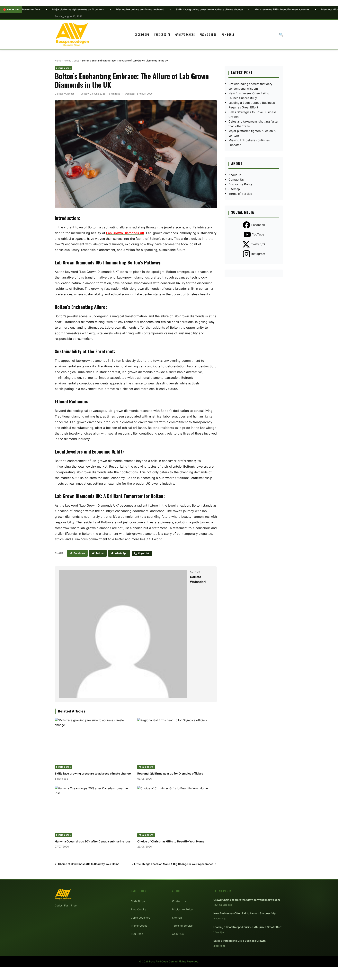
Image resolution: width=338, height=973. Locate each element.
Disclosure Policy (240, 184)
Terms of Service (240, 194)
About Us (234, 175)
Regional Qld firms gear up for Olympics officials (170, 773)
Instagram (258, 254)
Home (58, 60)
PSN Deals (228, 34)
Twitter (100, 553)
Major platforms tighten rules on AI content (43, 9)
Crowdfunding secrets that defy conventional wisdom (246, 899)
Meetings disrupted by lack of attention (310, 9)
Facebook (79, 553)
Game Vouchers (185, 34)
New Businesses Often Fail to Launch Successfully (244, 913)
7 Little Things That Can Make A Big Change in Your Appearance (172, 864)
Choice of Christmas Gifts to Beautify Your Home (170, 841)
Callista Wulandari (65, 93)
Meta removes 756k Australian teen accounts (247, 9)
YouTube (258, 234)
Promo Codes (208, 34)
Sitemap (234, 189)
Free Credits (162, 34)
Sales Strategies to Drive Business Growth (239, 940)
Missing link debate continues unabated (105, 9)
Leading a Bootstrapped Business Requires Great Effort (247, 927)
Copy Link (143, 553)
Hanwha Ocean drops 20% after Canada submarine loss (92, 841)
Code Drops (142, 34)
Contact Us (236, 179)
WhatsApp (121, 553)
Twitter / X (258, 244)
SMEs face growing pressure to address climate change (174, 9)
